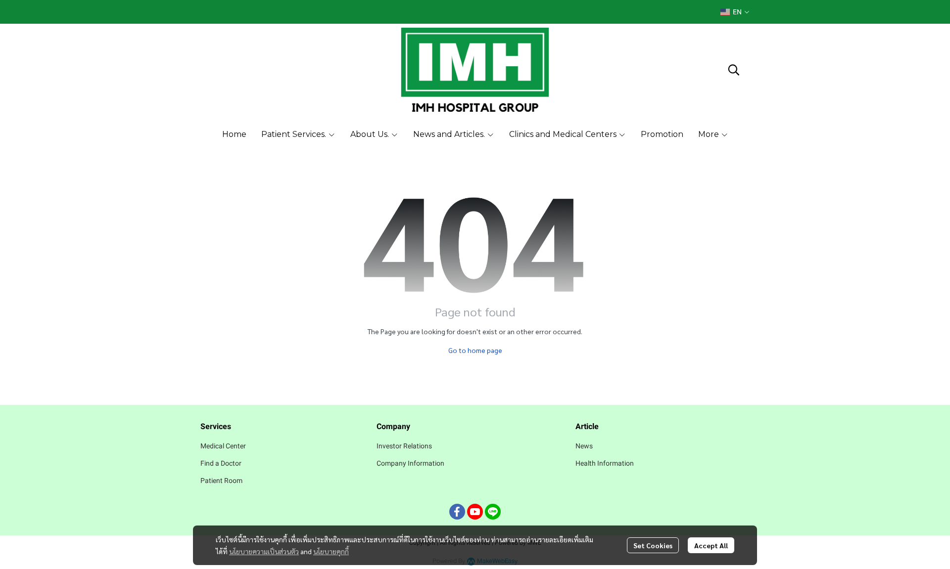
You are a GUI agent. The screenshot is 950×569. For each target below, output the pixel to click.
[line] (493, 512)
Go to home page (475, 350)
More (709, 134)
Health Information (604, 463)
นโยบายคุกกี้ (331, 551)
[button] (735, 11)
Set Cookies (652, 545)
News (584, 446)
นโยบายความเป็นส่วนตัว (264, 551)
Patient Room (221, 480)
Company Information (410, 463)
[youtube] (475, 512)
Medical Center (223, 446)
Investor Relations (404, 446)
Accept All (711, 545)
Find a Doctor (220, 463)
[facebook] (457, 512)
